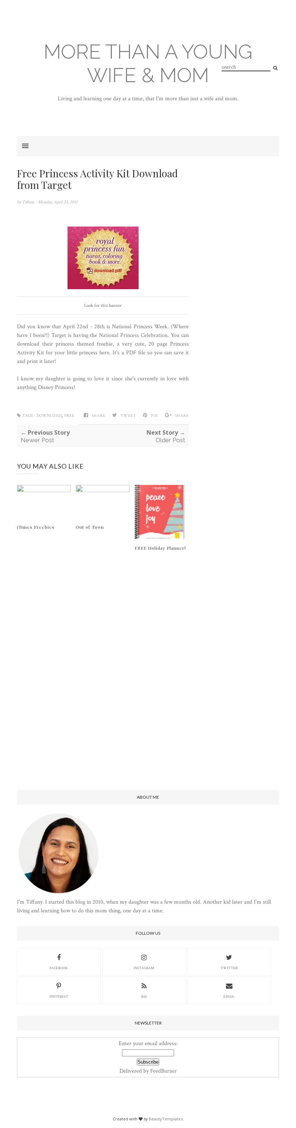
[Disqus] (103, 671)
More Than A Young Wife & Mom (148, 63)
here (104, 352)
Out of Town (90, 527)
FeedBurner (163, 1071)
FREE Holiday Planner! (160, 548)
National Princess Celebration (133, 335)
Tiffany (28, 202)
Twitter (229, 968)
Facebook (58, 968)
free (69, 415)
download (48, 415)
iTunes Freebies (36, 527)
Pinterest (58, 996)
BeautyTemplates (166, 1118)
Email (229, 996)
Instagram (144, 968)
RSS (144, 996)
